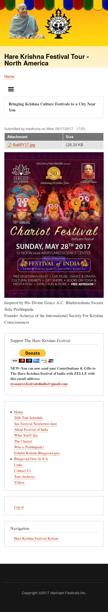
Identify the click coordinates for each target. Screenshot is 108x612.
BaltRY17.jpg (24, 145)
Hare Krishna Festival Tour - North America (46, 59)
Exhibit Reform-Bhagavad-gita (37, 453)
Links (18, 464)
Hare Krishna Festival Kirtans (36, 538)
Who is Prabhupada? (29, 447)
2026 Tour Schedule (28, 417)
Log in (19, 507)
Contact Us (22, 470)
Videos (19, 482)
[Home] (38, 21)
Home (9, 76)
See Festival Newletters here (35, 423)
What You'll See (26, 435)
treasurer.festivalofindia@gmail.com (39, 383)
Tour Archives (24, 476)
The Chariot (23, 441)
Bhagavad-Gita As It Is (31, 458)
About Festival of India (31, 429)
